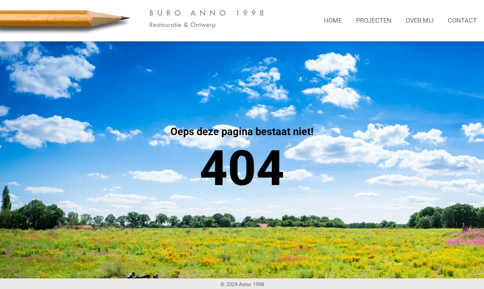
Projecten (374, 20)
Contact (462, 20)
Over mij (420, 20)
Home (333, 20)
